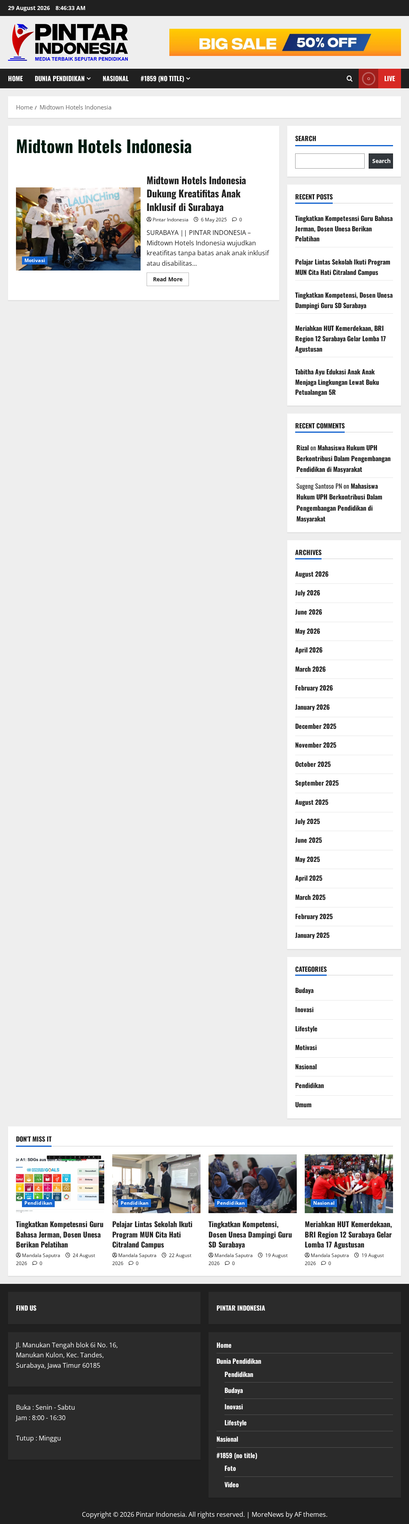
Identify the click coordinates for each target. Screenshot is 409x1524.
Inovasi (304, 1009)
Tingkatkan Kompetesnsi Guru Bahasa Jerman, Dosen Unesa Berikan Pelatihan (344, 228)
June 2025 (308, 840)
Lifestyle (306, 1028)
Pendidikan (309, 1085)
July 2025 (307, 821)
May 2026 (307, 631)
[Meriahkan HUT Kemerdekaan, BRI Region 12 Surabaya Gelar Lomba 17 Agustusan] (349, 1183)
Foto (230, 1468)
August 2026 (312, 574)
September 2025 (317, 783)
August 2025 (311, 802)
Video (231, 1484)
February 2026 (314, 687)
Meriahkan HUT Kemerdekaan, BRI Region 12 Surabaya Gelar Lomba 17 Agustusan (340, 338)
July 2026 (307, 592)
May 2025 (307, 859)
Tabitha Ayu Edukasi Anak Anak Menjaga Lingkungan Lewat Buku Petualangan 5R (337, 382)
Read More (171, 280)
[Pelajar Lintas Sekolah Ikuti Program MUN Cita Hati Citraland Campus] (156, 1183)
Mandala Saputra (41, 1255)
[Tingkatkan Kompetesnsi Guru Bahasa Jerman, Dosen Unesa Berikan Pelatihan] (60, 1183)
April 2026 (309, 650)
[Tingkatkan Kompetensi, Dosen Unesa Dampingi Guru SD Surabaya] (252, 1183)
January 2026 (312, 707)
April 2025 (308, 878)
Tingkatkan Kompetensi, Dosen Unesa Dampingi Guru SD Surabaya (344, 300)
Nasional (116, 78)
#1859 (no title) (162, 78)
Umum (303, 1104)
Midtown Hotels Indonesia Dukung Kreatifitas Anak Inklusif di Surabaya (78, 229)
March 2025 (310, 897)
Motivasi (34, 260)
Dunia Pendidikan (60, 78)
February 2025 (314, 916)
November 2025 (315, 745)
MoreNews (268, 1514)
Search (305, 138)
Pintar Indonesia (171, 219)
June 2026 (308, 612)
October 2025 (313, 764)
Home (15, 78)
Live (389, 78)
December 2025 (315, 726)
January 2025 (312, 935)
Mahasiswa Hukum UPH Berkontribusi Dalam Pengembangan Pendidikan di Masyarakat (343, 458)
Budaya (304, 990)
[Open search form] (350, 78)
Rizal (302, 447)
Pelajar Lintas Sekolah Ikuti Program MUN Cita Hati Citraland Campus (342, 267)
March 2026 (310, 669)
